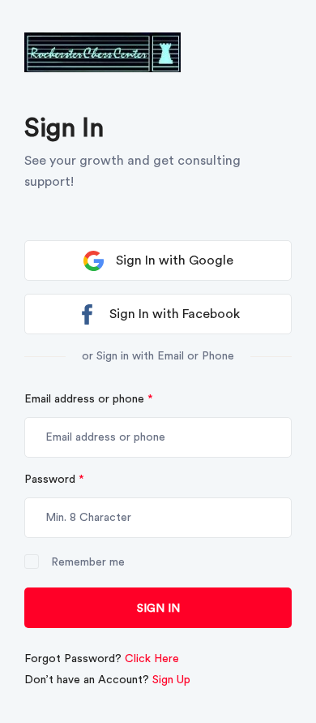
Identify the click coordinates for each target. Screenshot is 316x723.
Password (54, 479)
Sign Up (171, 680)
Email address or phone (88, 399)
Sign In (158, 608)
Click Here (152, 659)
